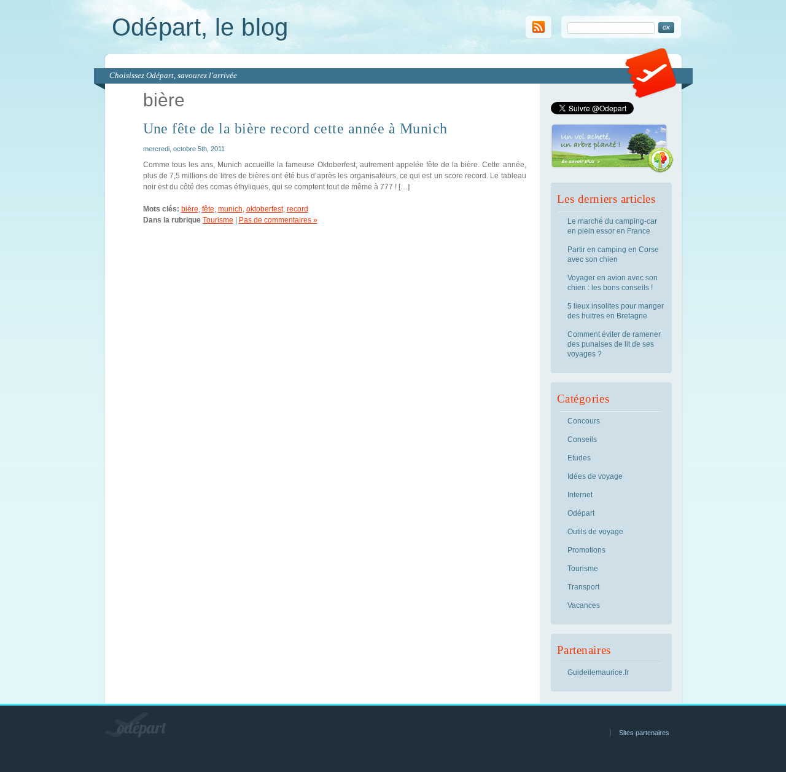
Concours (583, 421)
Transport (583, 587)
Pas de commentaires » (278, 220)
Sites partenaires (644, 732)
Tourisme (218, 220)
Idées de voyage (595, 476)
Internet (580, 494)
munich (230, 209)
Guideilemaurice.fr (598, 672)
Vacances (583, 605)
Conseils (582, 439)
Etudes (579, 458)
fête (208, 209)
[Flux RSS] (539, 36)
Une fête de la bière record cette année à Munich (295, 128)
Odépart (580, 513)
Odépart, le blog (200, 27)
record (297, 209)
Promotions (586, 550)
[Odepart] (650, 96)
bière (189, 209)
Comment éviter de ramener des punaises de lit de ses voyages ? (614, 344)
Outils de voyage (595, 531)
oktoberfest (264, 209)
